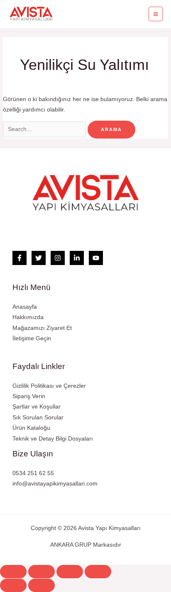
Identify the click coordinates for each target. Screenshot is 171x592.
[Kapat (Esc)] (13, 571)
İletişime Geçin (31, 338)
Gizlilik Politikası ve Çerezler (49, 386)
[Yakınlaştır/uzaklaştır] (98, 571)
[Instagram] (58, 258)
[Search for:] (45, 129)
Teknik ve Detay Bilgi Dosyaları (52, 439)
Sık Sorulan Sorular (38, 417)
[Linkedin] (77, 258)
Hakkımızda (28, 317)
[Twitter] (39, 258)
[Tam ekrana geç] (69, 571)
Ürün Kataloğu (31, 428)
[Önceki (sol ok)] (13, 585)
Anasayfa (24, 307)
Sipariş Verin (28, 396)
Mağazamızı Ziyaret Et (42, 328)
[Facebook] (19, 258)
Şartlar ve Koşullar (36, 407)
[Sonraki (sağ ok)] (41, 585)
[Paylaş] (41, 571)
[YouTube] (96, 258)
